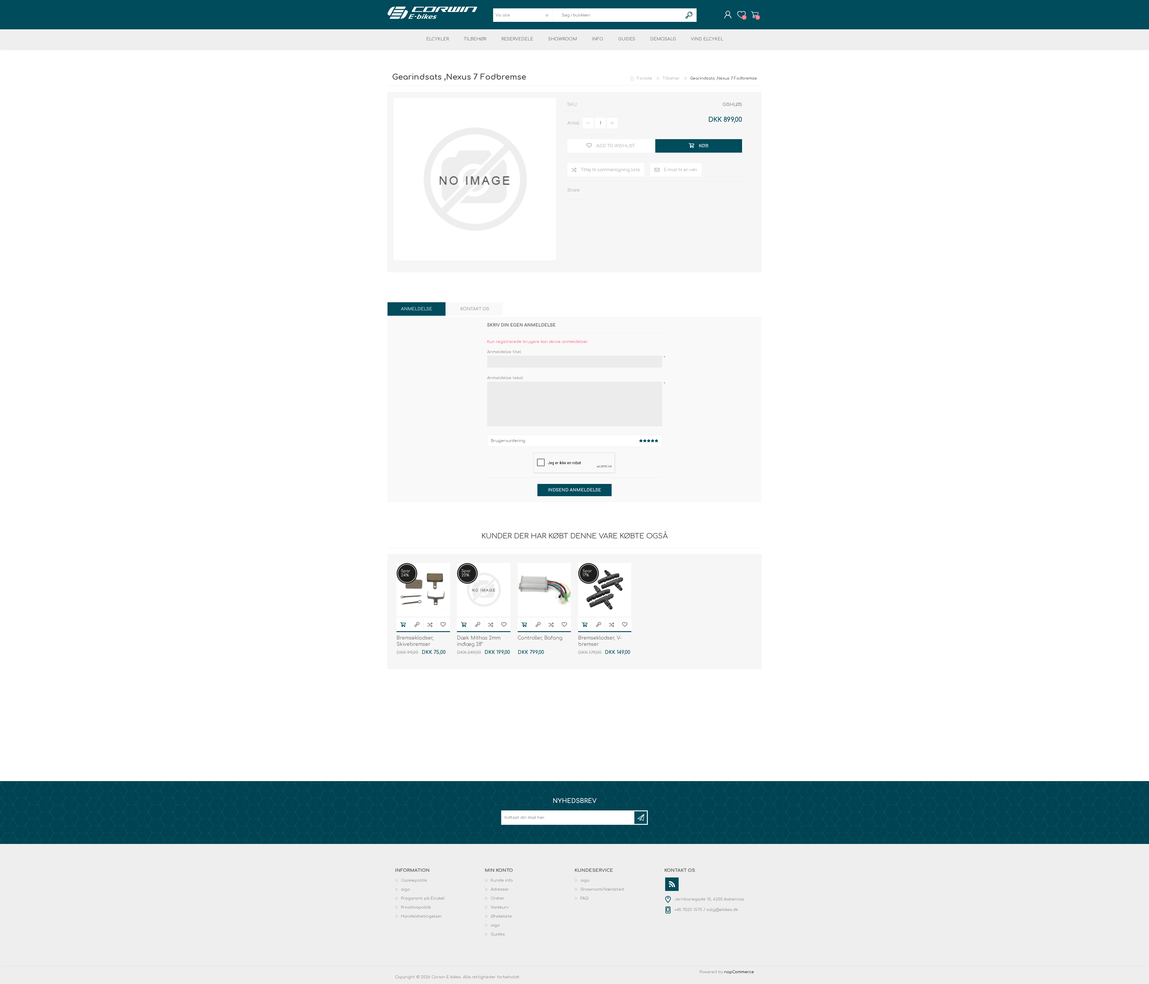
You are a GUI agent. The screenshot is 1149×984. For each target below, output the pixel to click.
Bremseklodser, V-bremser (599, 641)
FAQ (584, 898)
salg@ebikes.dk (722, 910)
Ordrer (497, 898)
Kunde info (502, 880)
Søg (689, 15)
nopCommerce (739, 972)
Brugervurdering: (508, 441)
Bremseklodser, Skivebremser (415, 641)
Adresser (500, 889)
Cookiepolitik (414, 880)
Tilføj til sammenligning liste (610, 170)
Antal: (573, 123)
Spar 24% (405, 573)
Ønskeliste (501, 916)
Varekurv (755, 14)
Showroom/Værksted (602, 889)
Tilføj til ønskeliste (443, 624)
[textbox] (617, 15)
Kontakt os (474, 309)
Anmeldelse (416, 309)
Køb (403, 624)
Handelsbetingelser (421, 916)
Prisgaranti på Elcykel (423, 898)
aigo (405, 889)
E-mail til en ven (680, 170)
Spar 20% (466, 573)
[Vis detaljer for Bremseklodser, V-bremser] (605, 589)
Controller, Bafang (540, 638)
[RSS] (672, 884)
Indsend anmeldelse (574, 490)
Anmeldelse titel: (504, 352)
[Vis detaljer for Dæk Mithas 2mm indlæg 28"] (483, 589)
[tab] (416, 309)
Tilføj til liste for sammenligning (430, 624)
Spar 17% (587, 573)
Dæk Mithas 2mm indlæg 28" (479, 641)
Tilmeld (640, 817)
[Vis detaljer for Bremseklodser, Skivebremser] (423, 589)
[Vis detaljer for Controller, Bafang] (544, 589)
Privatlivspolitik (416, 907)
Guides (498, 934)
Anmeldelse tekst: (505, 378)
